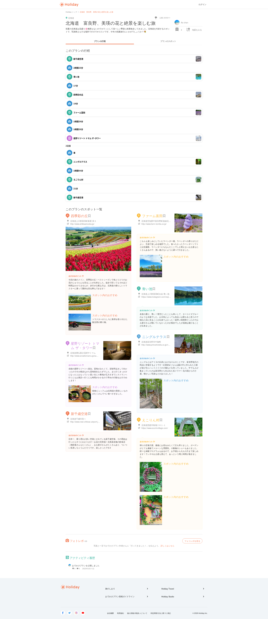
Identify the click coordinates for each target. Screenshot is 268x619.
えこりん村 (150, 419)
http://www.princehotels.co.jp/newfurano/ (159, 344)
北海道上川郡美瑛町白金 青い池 (155, 293)
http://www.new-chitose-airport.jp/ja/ (86, 421)
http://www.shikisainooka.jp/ (82, 223)
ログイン (202, 4)
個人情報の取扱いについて (137, 613)
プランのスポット (168, 41)
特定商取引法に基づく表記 (161, 613)
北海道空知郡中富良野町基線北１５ (157, 221)
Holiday (68, 4)
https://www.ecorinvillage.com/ (154, 428)
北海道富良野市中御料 (151, 341)
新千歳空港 (79, 413)
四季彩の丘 (79, 215)
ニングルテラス (154, 336)
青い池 (147, 288)
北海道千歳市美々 (78, 418)
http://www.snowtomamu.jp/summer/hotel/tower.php (93, 355)
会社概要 (110, 613)
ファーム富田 (152, 215)
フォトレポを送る (192, 540)
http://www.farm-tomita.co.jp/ (154, 223)
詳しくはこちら (167, 545)
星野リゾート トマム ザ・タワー (85, 345)
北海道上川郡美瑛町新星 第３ (83, 221)
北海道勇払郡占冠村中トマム (83, 352)
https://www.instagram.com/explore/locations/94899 (164, 296)
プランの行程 (100, 41)
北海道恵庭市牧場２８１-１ (153, 425)
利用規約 (120, 613)
